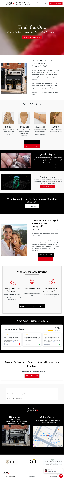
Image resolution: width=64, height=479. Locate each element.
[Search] (45, 3)
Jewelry (30, 2)
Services (36, 2)
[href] (48, 436)
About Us (27, 5)
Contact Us (19, 5)
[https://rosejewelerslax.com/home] (9, 3)
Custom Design (20, 2)
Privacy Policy (32, 476)
